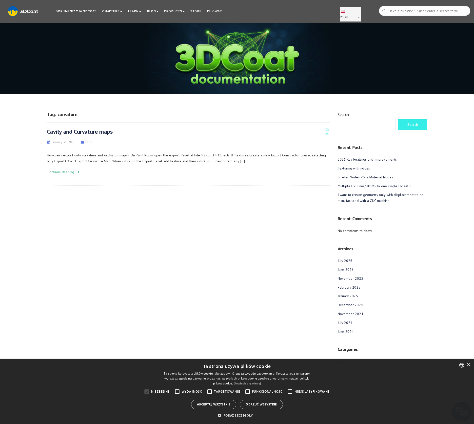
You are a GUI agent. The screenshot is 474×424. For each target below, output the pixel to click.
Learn (133, 11)
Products (173, 11)
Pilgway (214, 11)
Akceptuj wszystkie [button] (213, 404)
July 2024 (345, 322)
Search (343, 114)
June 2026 (346, 269)
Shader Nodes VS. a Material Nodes (365, 177)
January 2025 (348, 296)
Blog (152, 11)
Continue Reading (61, 172)
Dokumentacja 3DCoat (76, 11)
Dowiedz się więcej (247, 383)
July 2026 (345, 260)
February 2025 (349, 287)
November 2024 (350, 314)
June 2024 (346, 331)
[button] (237, 415)
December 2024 (350, 305)
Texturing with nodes (354, 168)
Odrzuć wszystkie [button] (261, 404)
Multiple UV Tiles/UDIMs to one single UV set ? (375, 186)
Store (195, 11)
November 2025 (350, 278)
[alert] (237, 391)
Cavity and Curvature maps (80, 131)
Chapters (111, 11)
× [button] (468, 365)
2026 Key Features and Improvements (367, 159)
